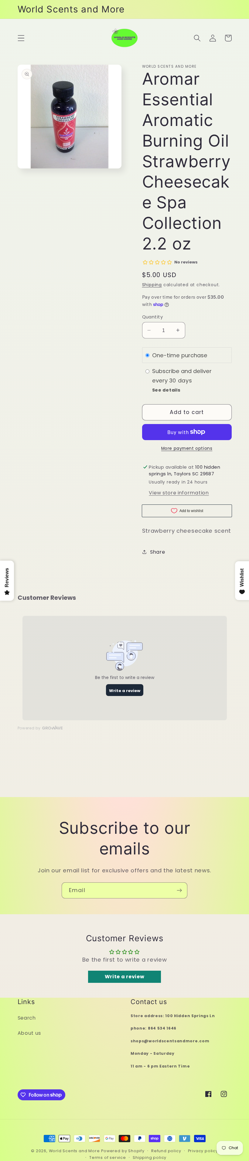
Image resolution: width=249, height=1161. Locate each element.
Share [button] (157, 551)
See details (166, 390)
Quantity (152, 317)
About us (29, 1033)
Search (27, 1017)
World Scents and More (74, 1150)
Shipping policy (149, 1157)
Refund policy (166, 1150)
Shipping (152, 285)
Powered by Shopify (123, 1150)
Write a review (125, 976)
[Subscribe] (179, 890)
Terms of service (107, 1157)
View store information (179, 492)
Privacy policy (203, 1150)
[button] (21, 38)
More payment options (187, 448)
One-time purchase (179, 355)
